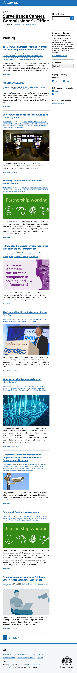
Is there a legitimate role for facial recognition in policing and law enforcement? (25, 247)
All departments (9, 658)
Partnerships (23, 125)
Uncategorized (18, 127)
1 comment (14, 172)
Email (56, 81)
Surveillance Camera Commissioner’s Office (26, 18)
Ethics (28, 56)
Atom (67, 81)
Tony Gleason (7, 516)
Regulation (25, 57)
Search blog (58, 14)
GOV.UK (40, 655)
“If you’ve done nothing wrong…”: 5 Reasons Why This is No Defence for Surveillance (25, 578)
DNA (38, 388)
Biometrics (35, 54)
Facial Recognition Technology (36, 255)
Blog (5, 11)
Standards (33, 57)
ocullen (5, 87)
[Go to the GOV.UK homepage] (10, 3)
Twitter (57, 91)
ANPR (25, 122)
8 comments (15, 628)
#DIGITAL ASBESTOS (13, 82)
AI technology (26, 54)
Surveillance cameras (26, 59)
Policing (13, 57)
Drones (36, 123)
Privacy (19, 57)
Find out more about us (59, 56)
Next (15, 637)
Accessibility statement (26, 658)
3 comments (15, 446)
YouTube (57, 94)
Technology (37, 59)
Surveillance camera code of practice (27, 520)
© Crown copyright (67, 667)
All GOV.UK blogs (9, 655)
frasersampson (7, 54)
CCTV (14, 89)
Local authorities (28, 189)
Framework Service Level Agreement (21, 512)
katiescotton (7, 464)
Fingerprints (23, 390)
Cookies (40, 658)
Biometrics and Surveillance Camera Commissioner (25, 320)
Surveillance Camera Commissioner (24, 24)
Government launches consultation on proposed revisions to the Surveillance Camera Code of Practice (22, 457)
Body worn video (23, 123)
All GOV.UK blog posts (26, 655)
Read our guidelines (58, 103)
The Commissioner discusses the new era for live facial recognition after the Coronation (25, 48)
